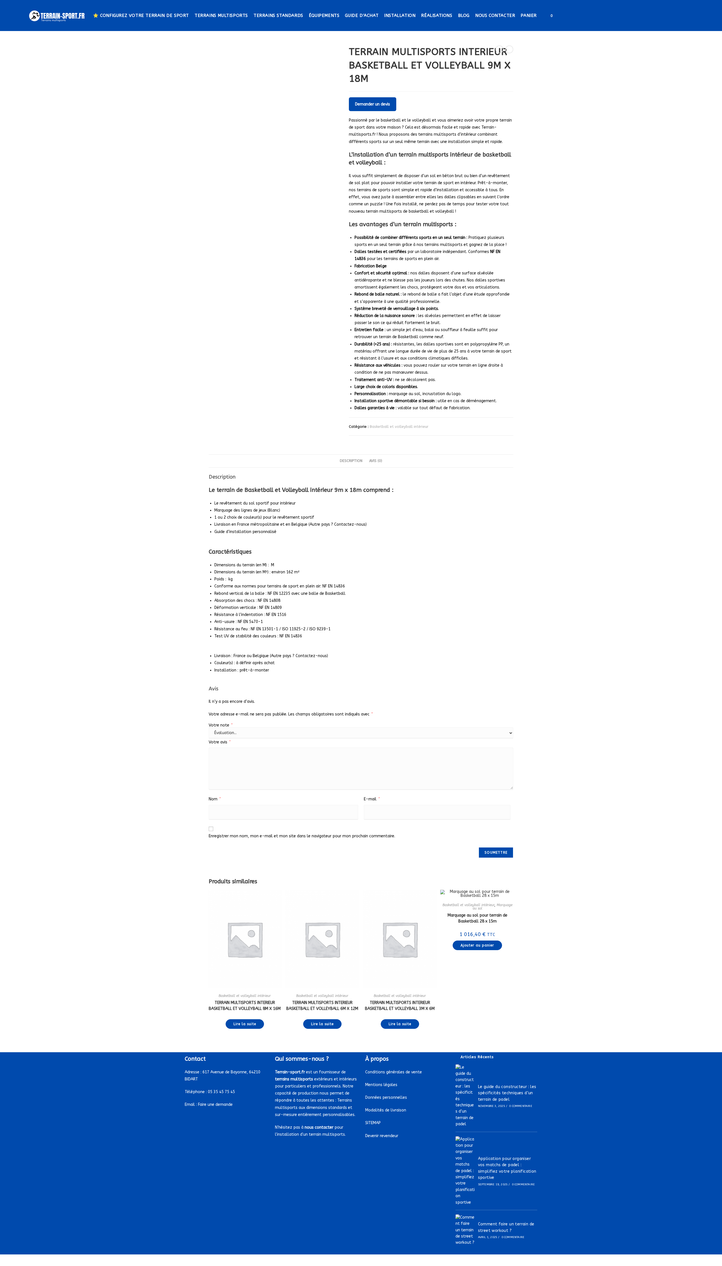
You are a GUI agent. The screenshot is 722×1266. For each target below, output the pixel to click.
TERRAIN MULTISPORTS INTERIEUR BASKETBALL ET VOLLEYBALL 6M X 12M (322, 1005)
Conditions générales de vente (393, 1072)
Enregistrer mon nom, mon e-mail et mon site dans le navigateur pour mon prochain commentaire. (302, 836)
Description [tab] (351, 461)
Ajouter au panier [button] (477, 945)
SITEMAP (373, 1122)
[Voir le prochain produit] (509, 49)
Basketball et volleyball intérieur (399, 426)
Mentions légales (381, 1084)
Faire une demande (215, 1104)
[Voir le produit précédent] (499, 49)
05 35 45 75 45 (221, 1091)
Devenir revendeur (381, 1135)
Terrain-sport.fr (290, 1072)
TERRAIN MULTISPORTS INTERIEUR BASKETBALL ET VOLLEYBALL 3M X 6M (400, 1005)
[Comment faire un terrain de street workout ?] (465, 1230)
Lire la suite (245, 1024)
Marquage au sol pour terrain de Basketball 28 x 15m (477, 918)
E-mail (372, 799)
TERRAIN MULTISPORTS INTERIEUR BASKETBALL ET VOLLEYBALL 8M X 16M (245, 1005)
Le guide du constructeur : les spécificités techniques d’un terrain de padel (507, 1093)
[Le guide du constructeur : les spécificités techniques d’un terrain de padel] (465, 1096)
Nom (215, 799)
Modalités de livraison (385, 1110)
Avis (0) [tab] (375, 461)
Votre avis (220, 742)
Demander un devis (372, 104)
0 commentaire (520, 1106)
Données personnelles (386, 1097)
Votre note (221, 725)
